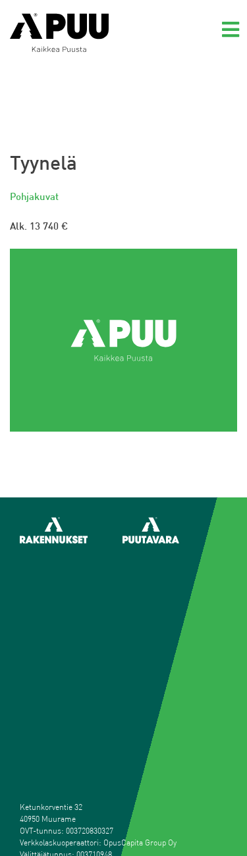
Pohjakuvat (34, 196)
